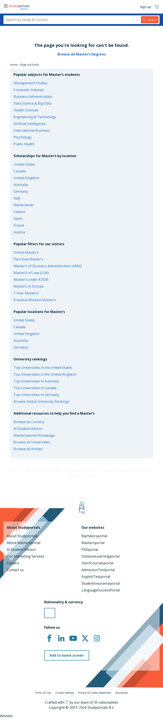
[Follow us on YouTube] (73, 638)
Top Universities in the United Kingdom (45, 374)
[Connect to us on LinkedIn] (61, 638)
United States (24, 164)
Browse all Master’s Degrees (82, 54)
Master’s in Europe (29, 286)
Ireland (19, 211)
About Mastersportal (23, 542)
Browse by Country (29, 421)
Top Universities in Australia (36, 381)
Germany (21, 191)
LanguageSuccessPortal (101, 590)
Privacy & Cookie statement (94, 693)
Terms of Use (43, 693)
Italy (17, 198)
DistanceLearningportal (100, 556)
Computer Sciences (29, 89)
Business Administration (33, 96)
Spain (18, 218)
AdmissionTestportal (98, 569)
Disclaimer (121, 693)
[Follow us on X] (85, 638)
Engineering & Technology (35, 117)
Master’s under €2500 (31, 279)
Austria (19, 232)
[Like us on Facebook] (49, 638)
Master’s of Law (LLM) (31, 272)
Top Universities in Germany (36, 394)
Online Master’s (26, 252)
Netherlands (24, 205)
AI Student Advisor (28, 428)
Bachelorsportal (94, 536)
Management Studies (31, 83)
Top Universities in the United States (43, 367)
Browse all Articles (28, 449)
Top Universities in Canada (35, 388)
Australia (21, 184)
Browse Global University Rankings (41, 401)
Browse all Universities (32, 442)
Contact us (15, 569)
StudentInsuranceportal (101, 583)
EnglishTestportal (96, 576)
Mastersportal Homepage (34, 435)
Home (14, 64)
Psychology (23, 137)
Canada (19, 171)
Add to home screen (67, 655)
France (19, 225)
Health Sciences (26, 110)
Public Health (24, 144)
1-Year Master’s (26, 293)
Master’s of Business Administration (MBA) (48, 266)
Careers (13, 563)
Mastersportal (93, 542)
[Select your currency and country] (49, 613)
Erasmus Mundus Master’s (35, 300)
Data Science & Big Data (33, 103)
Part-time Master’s (28, 259)
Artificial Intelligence (30, 123)
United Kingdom (26, 178)
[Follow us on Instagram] (97, 638)
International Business (32, 130)
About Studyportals (22, 536)
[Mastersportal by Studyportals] (17, 6)
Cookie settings (64, 693)
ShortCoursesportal (97, 563)
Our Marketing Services (25, 556)
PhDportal (90, 549)
